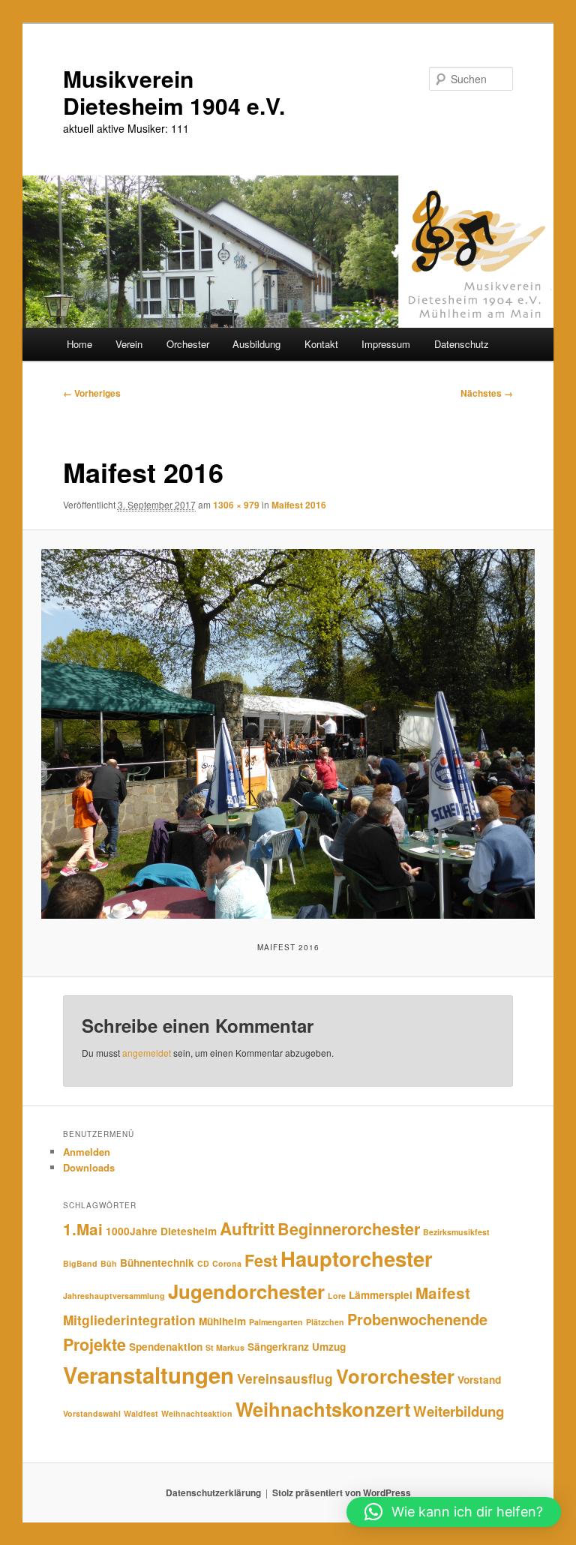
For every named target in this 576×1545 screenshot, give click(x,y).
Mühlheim (222, 1321)
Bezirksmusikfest (456, 1232)
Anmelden (86, 1151)
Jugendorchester (246, 1291)
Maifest (443, 1293)
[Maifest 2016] (288, 734)
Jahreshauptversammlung (114, 1295)
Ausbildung (256, 344)
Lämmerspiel (380, 1295)
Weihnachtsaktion (196, 1413)
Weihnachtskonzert (323, 1409)
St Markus (225, 1347)
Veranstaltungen (148, 1374)
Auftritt (247, 1228)
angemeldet (146, 1052)
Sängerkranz (278, 1347)
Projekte (94, 1344)
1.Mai (83, 1229)
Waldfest (141, 1413)
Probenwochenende (417, 1319)
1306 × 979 (236, 505)
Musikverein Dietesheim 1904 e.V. (174, 92)
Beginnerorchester (349, 1228)
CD (203, 1263)
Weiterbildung (458, 1411)
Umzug (329, 1347)
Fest (261, 1260)
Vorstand (479, 1379)
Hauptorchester (356, 1258)
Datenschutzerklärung (213, 1492)
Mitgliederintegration (129, 1319)
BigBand (80, 1263)
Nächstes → (486, 393)
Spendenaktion (165, 1347)
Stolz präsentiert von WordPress (341, 1492)
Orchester (187, 344)
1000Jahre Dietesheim (161, 1231)
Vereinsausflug (285, 1378)
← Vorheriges (92, 393)
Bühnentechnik (157, 1263)
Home (79, 344)
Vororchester (395, 1376)
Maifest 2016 (299, 505)
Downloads (89, 1167)
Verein (129, 344)
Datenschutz (461, 344)
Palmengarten (276, 1322)
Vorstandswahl (92, 1413)
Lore (337, 1295)
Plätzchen (325, 1322)
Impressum (386, 344)
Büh (108, 1263)
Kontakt (321, 344)
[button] (453, 1512)
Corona (227, 1263)
